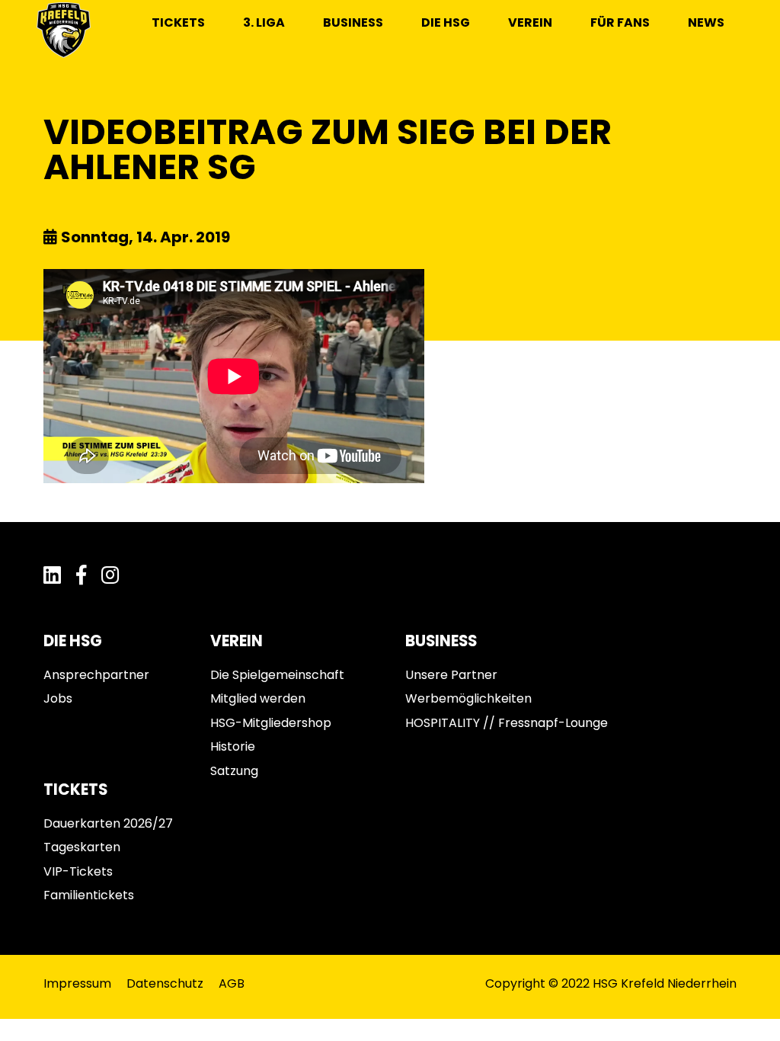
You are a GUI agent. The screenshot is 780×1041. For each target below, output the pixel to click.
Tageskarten (81, 847)
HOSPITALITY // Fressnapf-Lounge (506, 723)
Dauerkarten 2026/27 (108, 823)
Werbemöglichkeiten (468, 698)
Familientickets (88, 895)
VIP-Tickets (78, 871)
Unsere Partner (451, 675)
